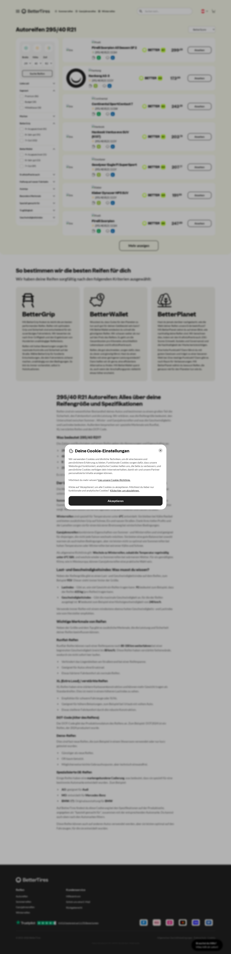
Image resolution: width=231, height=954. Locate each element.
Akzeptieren (116, 501)
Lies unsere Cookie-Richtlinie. (114, 479)
